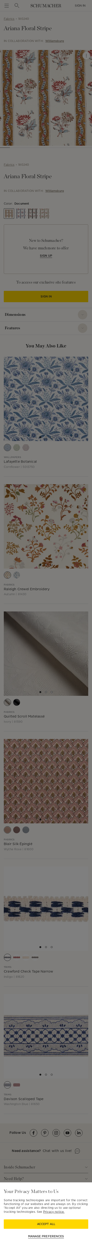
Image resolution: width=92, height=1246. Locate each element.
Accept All (46, 1224)
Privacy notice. (54, 1211)
